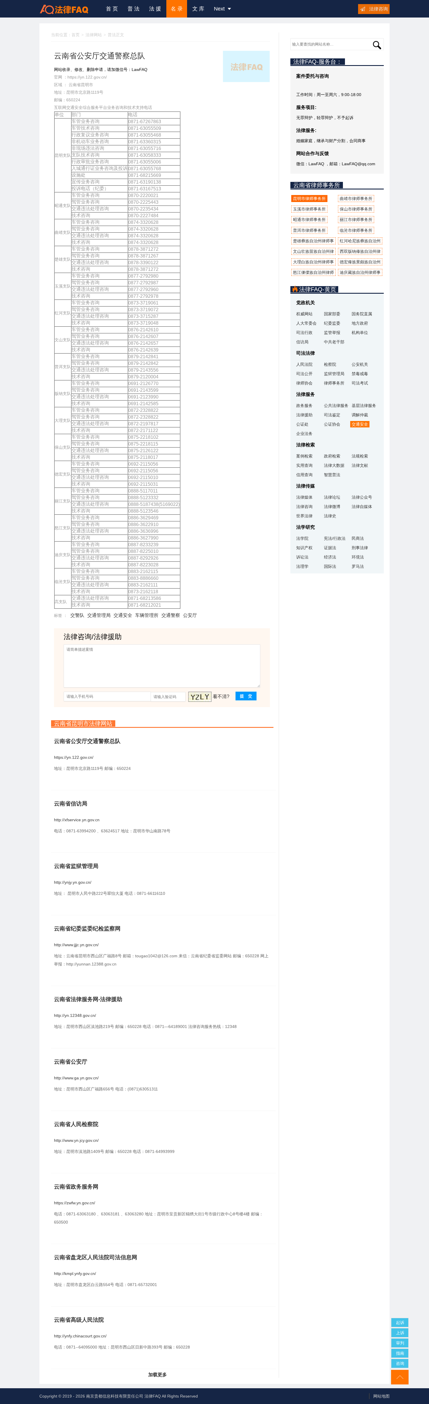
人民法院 (304, 364)
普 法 (133, 9)
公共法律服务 (336, 405)
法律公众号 (362, 497)
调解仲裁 (360, 415)
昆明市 (87, 84)
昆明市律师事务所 (309, 198)
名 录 (177, 9)
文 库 (198, 9)
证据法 (330, 547)
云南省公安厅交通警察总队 (87, 741)
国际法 (330, 566)
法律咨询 (378, 8)
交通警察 (170, 615)
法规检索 (360, 456)
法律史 (330, 516)
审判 (400, 1343)
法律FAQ (152, 1396)
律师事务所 (334, 383)
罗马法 (358, 566)
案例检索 (304, 456)
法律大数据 (334, 465)
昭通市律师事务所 (309, 219)
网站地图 (381, 1396)
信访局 (302, 342)
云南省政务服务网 (76, 1187)
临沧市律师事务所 (356, 230)
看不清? (221, 696)
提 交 (246, 696)
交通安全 (123, 615)
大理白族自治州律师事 (313, 262)
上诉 (400, 1332)
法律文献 (360, 465)
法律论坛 (332, 497)
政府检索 (332, 456)
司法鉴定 (332, 415)
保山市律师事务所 (356, 209)
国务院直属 (362, 314)
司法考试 (360, 383)
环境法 (358, 557)
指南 (400, 1353)
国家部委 (332, 314)
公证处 (302, 424)
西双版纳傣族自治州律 (360, 251)
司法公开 (304, 373)
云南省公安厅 (70, 1062)
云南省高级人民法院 (79, 1320)
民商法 (358, 538)
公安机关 (360, 364)
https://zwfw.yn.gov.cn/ (74, 1203)
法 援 (155, 9)
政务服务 (304, 405)
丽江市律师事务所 (356, 219)
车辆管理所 (146, 615)
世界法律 (304, 516)
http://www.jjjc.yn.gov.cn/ (76, 944)
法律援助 (304, 415)
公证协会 (332, 424)
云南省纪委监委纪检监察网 (87, 928)
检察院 (330, 364)
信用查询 (304, 474)
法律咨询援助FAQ (68, 9)
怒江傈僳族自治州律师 (313, 272)
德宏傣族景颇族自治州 (360, 262)
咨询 (400, 1363)
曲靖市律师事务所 (356, 198)
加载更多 (157, 1374)
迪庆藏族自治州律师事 (360, 272)
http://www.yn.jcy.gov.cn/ (76, 1140)
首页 (76, 34)
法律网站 (94, 34)
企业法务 (304, 433)
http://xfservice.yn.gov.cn (77, 819)
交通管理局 (99, 615)
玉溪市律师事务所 (309, 209)
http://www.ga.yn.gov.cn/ (76, 1078)
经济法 (330, 557)
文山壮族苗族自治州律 (313, 251)
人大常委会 (306, 323)
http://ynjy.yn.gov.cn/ (72, 882)
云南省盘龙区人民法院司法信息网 (95, 1257)
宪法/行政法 (335, 538)
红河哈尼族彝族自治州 (360, 241)
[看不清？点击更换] (200, 697)
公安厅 (190, 615)
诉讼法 (302, 557)
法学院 (302, 538)
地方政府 (360, 323)
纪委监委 (332, 323)
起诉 (400, 1322)
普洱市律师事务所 (309, 230)
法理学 (302, 566)
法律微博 (332, 506)
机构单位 (360, 332)
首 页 (112, 9)
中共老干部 (334, 342)
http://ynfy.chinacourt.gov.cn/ (80, 1336)
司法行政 (304, 332)
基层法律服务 (364, 405)
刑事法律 (360, 547)
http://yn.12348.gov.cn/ (75, 1015)
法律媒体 (304, 497)
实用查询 (304, 465)
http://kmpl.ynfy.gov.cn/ (75, 1273)
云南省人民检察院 (76, 1124)
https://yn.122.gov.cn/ (87, 77)
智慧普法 (332, 474)
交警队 (77, 615)
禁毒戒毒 (360, 373)
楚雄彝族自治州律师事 (313, 241)
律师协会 (304, 383)
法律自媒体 (362, 506)
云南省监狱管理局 (76, 866)
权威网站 (304, 314)
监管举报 (332, 332)
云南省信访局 (70, 804)
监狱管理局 (334, 373)
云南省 (75, 84)
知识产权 (304, 547)
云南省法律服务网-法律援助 (88, 999)
